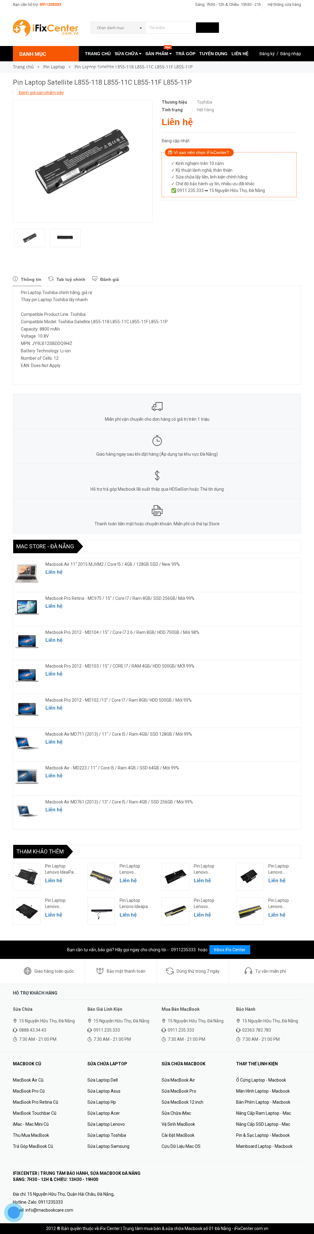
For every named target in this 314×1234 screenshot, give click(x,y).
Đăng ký (267, 53)
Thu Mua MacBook (31, 1135)
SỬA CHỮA (127, 53)
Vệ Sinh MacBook (178, 1124)
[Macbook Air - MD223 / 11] (27, 777)
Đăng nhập (290, 53)
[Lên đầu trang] (303, 1215)
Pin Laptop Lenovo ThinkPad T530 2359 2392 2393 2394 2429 (135, 869)
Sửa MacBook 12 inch (182, 1102)
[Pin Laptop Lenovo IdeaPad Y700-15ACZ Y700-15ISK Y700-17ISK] (26, 877)
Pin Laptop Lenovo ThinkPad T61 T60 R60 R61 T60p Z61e (281, 904)
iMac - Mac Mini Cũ (31, 1124)
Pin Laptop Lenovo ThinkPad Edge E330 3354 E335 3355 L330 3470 (209, 904)
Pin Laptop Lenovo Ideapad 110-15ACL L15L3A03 (135, 904)
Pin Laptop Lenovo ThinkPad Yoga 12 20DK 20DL (283, 869)
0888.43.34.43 (32, 1030)
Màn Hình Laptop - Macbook (263, 1091)
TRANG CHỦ (98, 53)
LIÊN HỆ (240, 53)
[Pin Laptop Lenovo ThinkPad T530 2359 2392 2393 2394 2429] (101, 877)
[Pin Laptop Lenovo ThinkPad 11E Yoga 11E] (26, 911)
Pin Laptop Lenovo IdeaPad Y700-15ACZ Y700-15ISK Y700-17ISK (60, 869)
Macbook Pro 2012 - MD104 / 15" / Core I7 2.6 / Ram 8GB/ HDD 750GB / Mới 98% (122, 632)
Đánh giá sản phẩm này (41, 92)
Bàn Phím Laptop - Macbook (263, 1102)
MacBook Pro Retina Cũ (35, 1102)
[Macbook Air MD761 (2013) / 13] (27, 811)
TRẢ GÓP (185, 53)
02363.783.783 (256, 1030)
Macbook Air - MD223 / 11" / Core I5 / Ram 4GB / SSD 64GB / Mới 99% (112, 767)
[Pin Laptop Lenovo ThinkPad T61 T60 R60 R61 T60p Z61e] (250, 911)
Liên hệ (54, 572)
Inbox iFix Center (230, 949)
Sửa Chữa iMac (176, 1113)
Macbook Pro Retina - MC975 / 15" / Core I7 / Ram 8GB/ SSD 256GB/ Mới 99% (119, 598)
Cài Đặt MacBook (178, 1135)
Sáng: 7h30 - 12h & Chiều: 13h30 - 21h (228, 4)
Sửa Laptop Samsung (108, 1146)
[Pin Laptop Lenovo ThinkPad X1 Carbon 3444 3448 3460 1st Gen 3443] (175, 877)
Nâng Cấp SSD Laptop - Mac (263, 1124)
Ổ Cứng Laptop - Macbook (261, 1080)
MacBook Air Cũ (28, 1080)
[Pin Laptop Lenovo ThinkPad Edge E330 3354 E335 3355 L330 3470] (175, 911)
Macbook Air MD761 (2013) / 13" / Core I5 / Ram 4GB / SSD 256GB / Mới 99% (119, 801)
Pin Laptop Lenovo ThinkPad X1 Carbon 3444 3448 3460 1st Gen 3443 (207, 869)
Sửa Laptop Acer (103, 1113)
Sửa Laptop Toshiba (106, 1135)
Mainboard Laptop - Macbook (264, 1146)
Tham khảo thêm (40, 851)
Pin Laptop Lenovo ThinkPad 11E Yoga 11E (58, 904)
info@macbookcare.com (49, 1210)
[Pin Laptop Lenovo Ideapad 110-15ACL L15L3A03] (101, 911)
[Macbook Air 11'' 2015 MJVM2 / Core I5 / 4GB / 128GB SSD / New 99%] (27, 573)
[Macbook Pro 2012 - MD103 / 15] (27, 675)
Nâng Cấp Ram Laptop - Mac (263, 1113)
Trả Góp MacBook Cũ (33, 1146)
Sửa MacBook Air (178, 1080)
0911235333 (50, 4)
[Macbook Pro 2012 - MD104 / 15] (27, 641)
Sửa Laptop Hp (101, 1102)
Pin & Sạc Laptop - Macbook (263, 1135)
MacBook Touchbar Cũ (34, 1113)
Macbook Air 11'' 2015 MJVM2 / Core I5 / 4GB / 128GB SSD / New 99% (112, 564)
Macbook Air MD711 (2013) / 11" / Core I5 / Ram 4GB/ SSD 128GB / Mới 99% (118, 734)
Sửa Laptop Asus (104, 1091)
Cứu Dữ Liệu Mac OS (181, 1146)
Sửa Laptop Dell (102, 1080)
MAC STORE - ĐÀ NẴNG (45, 546)
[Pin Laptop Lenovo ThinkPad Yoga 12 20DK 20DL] (250, 877)
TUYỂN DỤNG (213, 53)
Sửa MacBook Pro (179, 1091)
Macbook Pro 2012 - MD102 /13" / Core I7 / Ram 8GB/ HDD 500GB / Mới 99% (118, 700)
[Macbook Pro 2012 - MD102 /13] (27, 709)
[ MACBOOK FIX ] (103, 69)
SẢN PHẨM (157, 51)
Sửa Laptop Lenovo (106, 1124)
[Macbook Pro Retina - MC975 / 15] (27, 607)
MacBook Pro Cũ (29, 1091)
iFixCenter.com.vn (251, 1228)
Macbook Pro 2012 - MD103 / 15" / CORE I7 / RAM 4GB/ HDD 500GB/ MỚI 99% (119, 666)
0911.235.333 (107, 1030)
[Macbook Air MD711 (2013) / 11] (27, 743)
